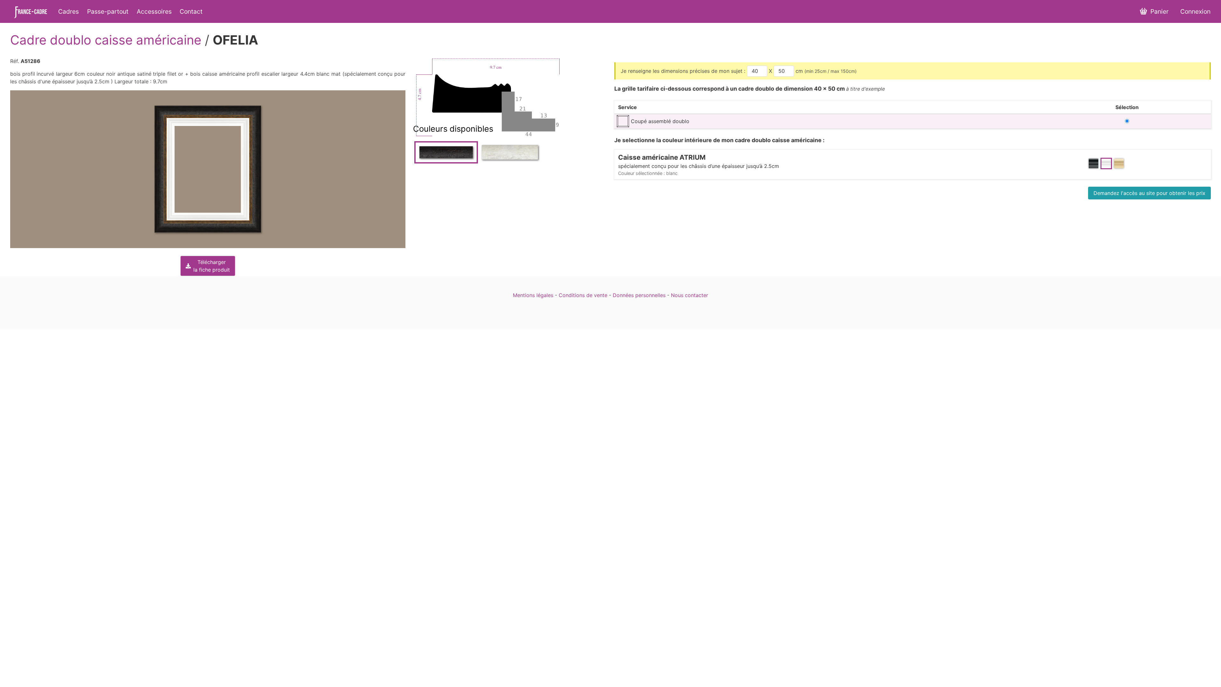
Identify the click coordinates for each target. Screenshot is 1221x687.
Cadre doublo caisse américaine (105, 40)
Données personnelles (639, 295)
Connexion (1195, 11)
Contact (191, 11)
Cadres (68, 11)
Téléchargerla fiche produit (211, 266)
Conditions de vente (583, 295)
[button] (207, 169)
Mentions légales (533, 295)
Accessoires (154, 11)
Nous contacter (689, 295)
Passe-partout (107, 11)
